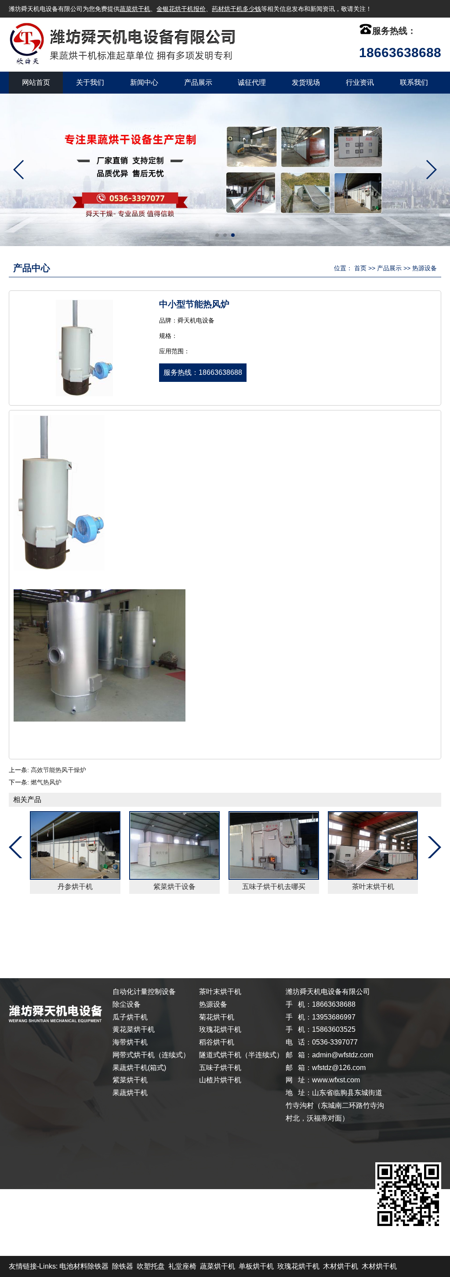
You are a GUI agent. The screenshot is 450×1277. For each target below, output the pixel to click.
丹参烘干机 (75, 886)
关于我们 (90, 82)
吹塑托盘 (151, 1266)
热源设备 (424, 268)
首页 (360, 268)
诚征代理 (252, 82)
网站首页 (36, 82)
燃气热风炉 (46, 782)
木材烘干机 (340, 1266)
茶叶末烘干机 (373, 886)
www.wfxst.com (336, 1080)
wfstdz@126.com (339, 1067)
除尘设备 (126, 1004)
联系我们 (414, 82)
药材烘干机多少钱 (236, 8)
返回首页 (30, 931)
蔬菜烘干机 (135, 8)
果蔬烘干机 (130, 1092)
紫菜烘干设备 (174, 886)
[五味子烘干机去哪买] (274, 845)
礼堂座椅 (182, 1266)
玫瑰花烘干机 (220, 1029)
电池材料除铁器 (84, 1266)
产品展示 (198, 82)
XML (376, 931)
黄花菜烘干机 (133, 1029)
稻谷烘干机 (216, 1042)
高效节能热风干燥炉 (58, 769)
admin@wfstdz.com (342, 1055)
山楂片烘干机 (220, 1080)
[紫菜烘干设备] (174, 845)
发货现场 (306, 82)
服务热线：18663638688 (202, 372)
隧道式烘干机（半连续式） (241, 1055)
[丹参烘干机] (75, 845)
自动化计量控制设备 (144, 991)
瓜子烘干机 (130, 1017)
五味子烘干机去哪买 (273, 886)
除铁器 (122, 1266)
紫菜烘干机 (130, 1080)
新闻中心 (144, 82)
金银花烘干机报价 (181, 8)
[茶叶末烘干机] (373, 845)
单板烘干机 (256, 1266)
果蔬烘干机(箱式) (139, 1067)
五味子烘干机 (220, 1067)
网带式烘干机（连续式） (151, 1055)
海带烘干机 (130, 1042)
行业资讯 (360, 82)
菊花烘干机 (216, 1017)
